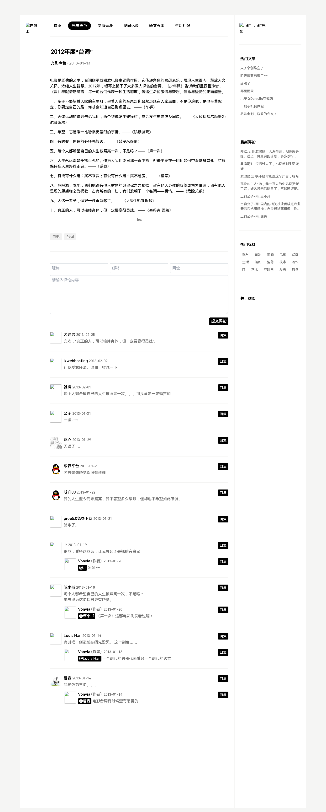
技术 (282, 262)
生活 (245, 262)
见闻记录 (131, 25)
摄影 (258, 262)
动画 (295, 254)
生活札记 (182, 25)
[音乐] (32, 71)
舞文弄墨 (156, 25)
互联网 (269, 270)
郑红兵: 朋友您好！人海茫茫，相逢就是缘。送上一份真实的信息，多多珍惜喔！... (269, 154)
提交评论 (218, 321)
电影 (56, 236)
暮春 (67, 678)
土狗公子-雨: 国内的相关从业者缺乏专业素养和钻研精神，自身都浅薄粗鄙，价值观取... (270, 206)
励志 (282, 270)
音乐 (258, 254)
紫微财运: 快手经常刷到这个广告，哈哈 (269, 176)
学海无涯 (105, 25)
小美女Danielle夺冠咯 (256, 99)
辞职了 (245, 83)
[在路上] (32, 29)
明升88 (70, 492)
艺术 (254, 270)
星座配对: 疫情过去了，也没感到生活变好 (269, 166)
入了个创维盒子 (252, 68)
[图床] (32, 54)
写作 (295, 262)
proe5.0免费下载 (78, 518)
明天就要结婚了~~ (254, 76)
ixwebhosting (76, 361)
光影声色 (79, 25)
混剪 (270, 262)
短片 (245, 254)
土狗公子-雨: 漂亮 (253, 216)
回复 (223, 335)
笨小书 (69, 587)
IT (244, 270)
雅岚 (67, 387)
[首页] (32, 45)
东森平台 (71, 466)
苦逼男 (69, 334)
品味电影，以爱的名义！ (258, 114)
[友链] (32, 62)
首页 (57, 25)
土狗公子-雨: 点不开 (255, 196)
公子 (67, 413)
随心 (67, 439)
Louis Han (72, 635)
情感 (270, 254)
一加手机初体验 (252, 106)
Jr (65, 545)
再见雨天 (247, 91)
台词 (70, 236)
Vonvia (84, 561)
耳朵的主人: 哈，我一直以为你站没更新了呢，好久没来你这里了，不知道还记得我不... (270, 186)
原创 (295, 270)
